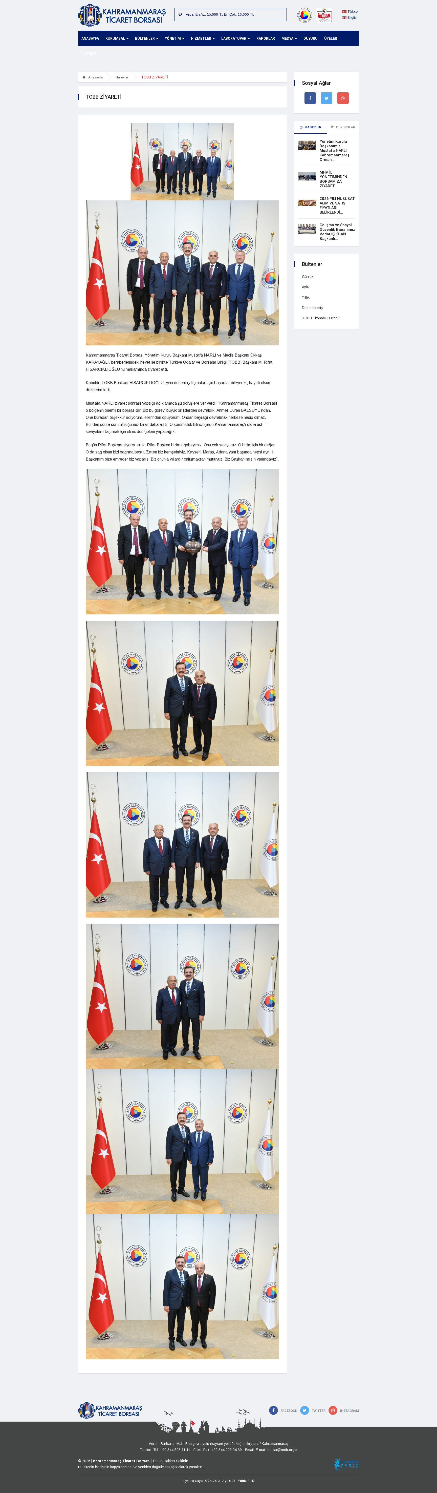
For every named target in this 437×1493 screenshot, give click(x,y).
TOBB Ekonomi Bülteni (320, 318)
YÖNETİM (173, 38)
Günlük (307, 277)
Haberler (122, 77)
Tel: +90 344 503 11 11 (171, 1450)
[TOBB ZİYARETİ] (182, 161)
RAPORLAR (265, 38)
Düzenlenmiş (312, 308)
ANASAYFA (90, 38)
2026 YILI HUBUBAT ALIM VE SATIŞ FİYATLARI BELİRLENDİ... (337, 205)
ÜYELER (330, 38)
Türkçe (352, 11)
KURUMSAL (115, 38)
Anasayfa (95, 77)
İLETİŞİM (89, 54)
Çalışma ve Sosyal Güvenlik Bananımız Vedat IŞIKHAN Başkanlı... (337, 232)
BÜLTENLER (145, 38)
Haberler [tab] (312, 127)
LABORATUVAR (233, 38)
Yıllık (306, 297)
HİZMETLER (201, 38)
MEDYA (287, 38)
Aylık (306, 287)
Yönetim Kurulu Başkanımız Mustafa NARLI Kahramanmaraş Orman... (334, 150)
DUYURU (310, 38)
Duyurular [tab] (345, 127)
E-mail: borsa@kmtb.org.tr (277, 1450)
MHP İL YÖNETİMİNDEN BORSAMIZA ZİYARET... (333, 179)
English (352, 17)
